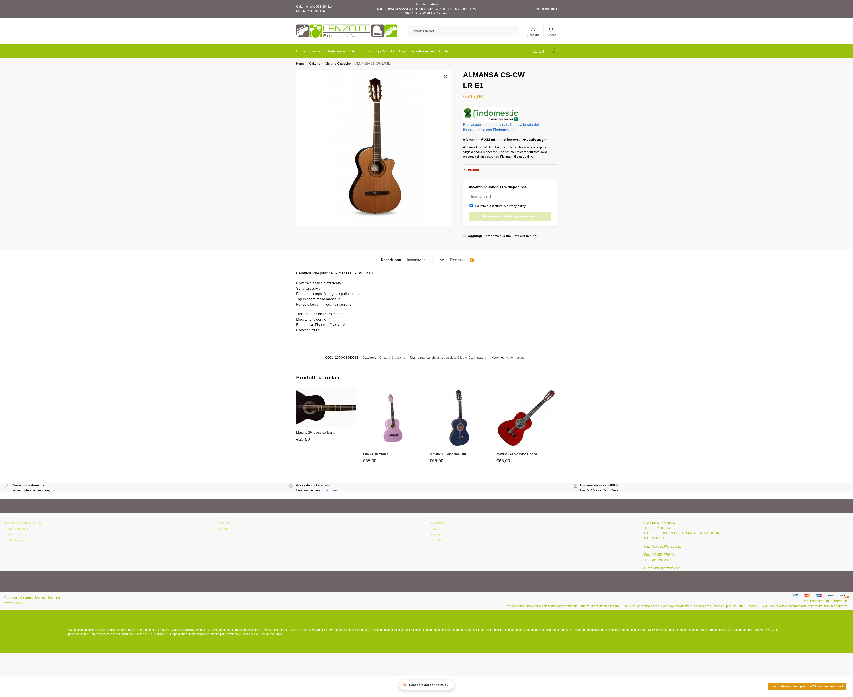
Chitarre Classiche (338, 63)
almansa (424, 357)
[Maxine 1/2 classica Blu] (460, 418)
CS (459, 357)
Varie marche (515, 357)
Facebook (438, 523)
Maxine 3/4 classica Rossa (516, 454)
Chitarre (314, 63)
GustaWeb (19, 603)
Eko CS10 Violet (375, 454)
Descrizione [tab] (391, 260)
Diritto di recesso (16, 528)
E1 (470, 357)
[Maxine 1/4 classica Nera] (326, 407)
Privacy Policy (14, 534)
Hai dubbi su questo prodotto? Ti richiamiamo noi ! (807, 686)
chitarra (437, 357)
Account (533, 35)
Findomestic (332, 490)
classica (449, 357)
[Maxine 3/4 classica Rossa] (526, 418)
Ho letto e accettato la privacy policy (499, 206)
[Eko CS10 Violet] (393, 418)
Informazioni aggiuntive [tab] (425, 260)
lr (474, 357)
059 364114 (324, 6)
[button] (544, 51)
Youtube (437, 540)
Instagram (438, 534)
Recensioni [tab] (461, 260)
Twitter (435, 528)
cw (465, 357)
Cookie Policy (13, 540)
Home (300, 63)
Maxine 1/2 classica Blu (448, 454)
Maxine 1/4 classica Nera (315, 432)
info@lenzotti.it (546, 8)
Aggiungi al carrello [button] (326, 450)
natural (482, 357)
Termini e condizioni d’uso (22, 523)
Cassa (551, 35)
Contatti (223, 528)
